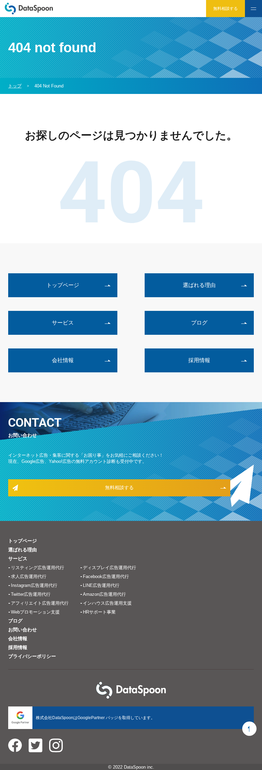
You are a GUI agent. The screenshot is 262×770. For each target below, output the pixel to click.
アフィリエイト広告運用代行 (40, 603)
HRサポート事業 (99, 612)
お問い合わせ (22, 629)
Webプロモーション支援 (35, 612)
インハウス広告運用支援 (107, 603)
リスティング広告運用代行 (37, 567)
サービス (63, 323)
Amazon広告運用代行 (104, 594)
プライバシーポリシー (32, 656)
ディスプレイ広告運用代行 (109, 567)
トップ (14, 85)
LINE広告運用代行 (101, 585)
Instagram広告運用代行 (34, 585)
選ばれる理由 (199, 285)
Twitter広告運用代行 (30, 594)
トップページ (62, 285)
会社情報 (63, 360)
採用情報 (199, 360)
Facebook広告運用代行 (106, 576)
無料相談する (225, 8)
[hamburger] (253, 8)
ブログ (199, 323)
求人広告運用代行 (28, 576)
